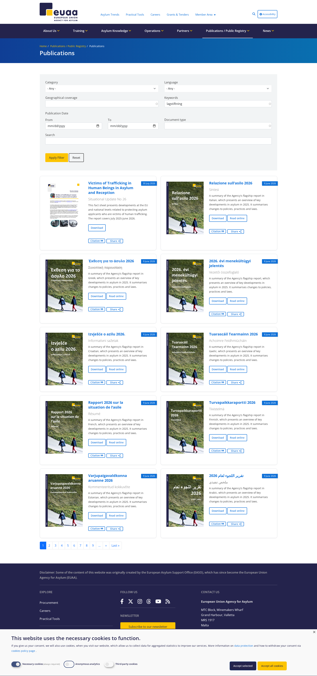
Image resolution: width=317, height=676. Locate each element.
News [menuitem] (267, 31)
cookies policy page (23, 651)
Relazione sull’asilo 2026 (230, 183)
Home (43, 46)
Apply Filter (56, 158)
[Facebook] (122, 601)
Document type (175, 120)
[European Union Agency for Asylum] (59, 12)
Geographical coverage (61, 98)
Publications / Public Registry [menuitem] (226, 31)
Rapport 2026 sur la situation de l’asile (105, 405)
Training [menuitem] (79, 31)
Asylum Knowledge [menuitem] (115, 31)
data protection (243, 645)
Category (51, 82)
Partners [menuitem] (183, 31)
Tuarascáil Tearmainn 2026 (233, 334)
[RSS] (167, 601)
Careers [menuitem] (155, 14)
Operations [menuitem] (153, 31)
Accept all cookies (272, 666)
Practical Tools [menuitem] (135, 14)
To (109, 120)
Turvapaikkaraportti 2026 (232, 402)
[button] (253, 13)
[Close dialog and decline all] (314, 631)
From (49, 120)
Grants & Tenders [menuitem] (178, 14)
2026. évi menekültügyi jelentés (230, 263)
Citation (95, 241)
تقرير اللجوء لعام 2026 (226, 475)
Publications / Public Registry (68, 46)
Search (50, 135)
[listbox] (101, 88)
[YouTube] (158, 601)
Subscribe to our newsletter (148, 627)
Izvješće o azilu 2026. (106, 334)
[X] (130, 601)
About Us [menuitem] (50, 31)
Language (171, 82)
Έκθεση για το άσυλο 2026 (111, 260)
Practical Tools (50, 619)
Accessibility (269, 14)
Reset (76, 158)
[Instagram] (140, 601)
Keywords (171, 98)
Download (97, 227)
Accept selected (243, 666)
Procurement (49, 603)
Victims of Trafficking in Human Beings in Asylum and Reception (110, 188)
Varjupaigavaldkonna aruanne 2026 (107, 478)
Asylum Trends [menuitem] (110, 14)
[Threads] (148, 601)
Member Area (203, 14)
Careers (45, 611)
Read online (237, 218)
